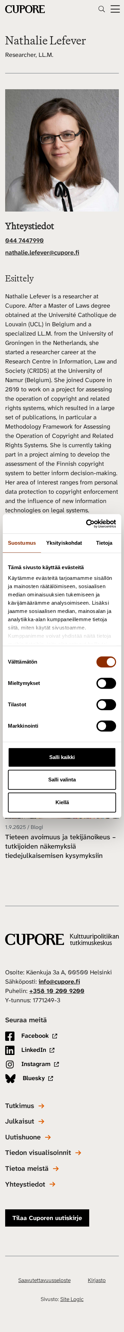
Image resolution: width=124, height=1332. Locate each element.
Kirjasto (97, 1280)
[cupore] (62, 939)
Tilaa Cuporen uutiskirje (47, 1218)
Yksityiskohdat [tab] (64, 543)
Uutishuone (23, 1137)
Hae (102, 9)
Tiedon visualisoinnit (38, 1152)
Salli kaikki (62, 757)
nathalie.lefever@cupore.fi (42, 252)
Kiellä (62, 802)
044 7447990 (24, 240)
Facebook (34, 1036)
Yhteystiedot (25, 1184)
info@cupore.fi (59, 981)
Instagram (35, 1064)
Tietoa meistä (27, 1168)
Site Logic (72, 1299)
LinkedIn (33, 1050)
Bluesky (33, 1078)
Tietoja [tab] (104, 543)
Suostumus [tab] (22, 543)
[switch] (106, 683)
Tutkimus (19, 1106)
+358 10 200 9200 (56, 991)
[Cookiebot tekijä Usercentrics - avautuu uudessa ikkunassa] (87, 523)
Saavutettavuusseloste (44, 1280)
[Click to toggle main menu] (115, 9)
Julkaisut (19, 1121)
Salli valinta (62, 779)
